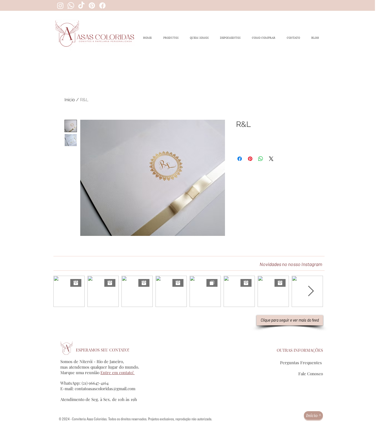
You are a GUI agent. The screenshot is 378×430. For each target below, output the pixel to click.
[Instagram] (60, 5)
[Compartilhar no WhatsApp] (260, 158)
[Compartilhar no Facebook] (239, 158)
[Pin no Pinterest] (250, 158)
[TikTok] (81, 5)
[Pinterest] (92, 5)
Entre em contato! (117, 372)
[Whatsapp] (71, 5)
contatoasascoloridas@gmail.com (105, 388)
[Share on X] (271, 158)
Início (69, 99)
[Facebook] (102, 5)
